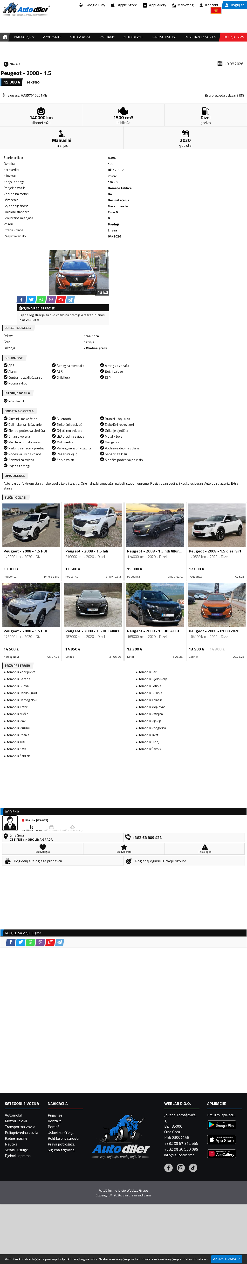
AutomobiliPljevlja (149, 720)
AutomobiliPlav (15, 720)
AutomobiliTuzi (14, 741)
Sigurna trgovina (61, 1150)
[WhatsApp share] (41, 299)
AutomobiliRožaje (16, 734)
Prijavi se (55, 1115)
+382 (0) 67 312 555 (181, 1143)
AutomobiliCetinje (148, 685)
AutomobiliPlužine (17, 727)
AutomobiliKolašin (149, 699)
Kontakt (212, 5)
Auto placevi (80, 37)
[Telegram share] (70, 299)
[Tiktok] (193, 1168)
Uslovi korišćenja (61, 1132)
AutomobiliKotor (15, 706)
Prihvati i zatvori (226, 1259)
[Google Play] (221, 1125)
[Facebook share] (21, 299)
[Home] (4, 37)
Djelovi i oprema (18, 1156)
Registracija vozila (200, 37)
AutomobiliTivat (147, 734)
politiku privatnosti (195, 1259)
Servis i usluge (16, 1150)
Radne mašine (16, 1138)
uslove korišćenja (166, 1259)
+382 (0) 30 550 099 (181, 1149)
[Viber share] (51, 299)
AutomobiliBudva (16, 685)
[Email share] (61, 299)
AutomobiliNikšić (16, 713)
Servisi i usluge (164, 37)
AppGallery (156, 5)
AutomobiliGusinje (149, 692)
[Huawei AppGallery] (221, 1154)
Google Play (94, 5)
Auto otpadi (133, 37)
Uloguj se (237, 5)
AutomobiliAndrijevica (19, 671)
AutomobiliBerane (17, 678)
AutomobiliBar (146, 671)
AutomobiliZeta (15, 748)
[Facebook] (168, 1168)
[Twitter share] (31, 299)
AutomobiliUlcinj (147, 741)
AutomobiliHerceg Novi (20, 699)
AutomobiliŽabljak (17, 755)
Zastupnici (106, 37)
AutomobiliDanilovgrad (20, 692)
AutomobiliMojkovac (150, 706)
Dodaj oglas (234, 37)
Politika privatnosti (63, 1138)
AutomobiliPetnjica (149, 713)
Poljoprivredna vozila (21, 1132)
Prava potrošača (61, 1144)
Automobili (13, 1115)
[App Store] (221, 1140)
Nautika (11, 1144)
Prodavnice (52, 37)
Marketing (185, 5)
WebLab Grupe (137, 1190)
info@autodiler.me (179, 1155)
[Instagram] (181, 1168)
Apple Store (126, 5)
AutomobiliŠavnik (148, 748)
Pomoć (53, 1127)
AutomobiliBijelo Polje (152, 678)
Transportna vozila (20, 1127)
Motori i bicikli (16, 1121)
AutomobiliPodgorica (151, 727)
